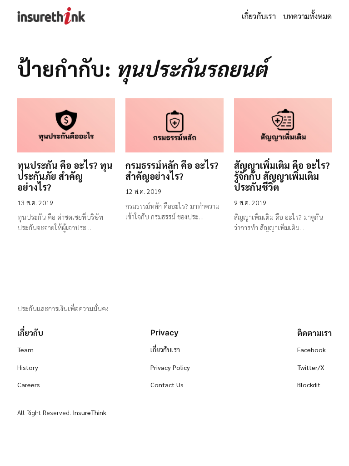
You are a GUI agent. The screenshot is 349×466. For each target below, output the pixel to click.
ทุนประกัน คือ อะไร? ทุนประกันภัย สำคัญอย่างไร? (65, 176)
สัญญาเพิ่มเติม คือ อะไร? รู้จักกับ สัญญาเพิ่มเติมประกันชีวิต (282, 176)
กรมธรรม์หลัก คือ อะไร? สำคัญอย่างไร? (172, 171)
